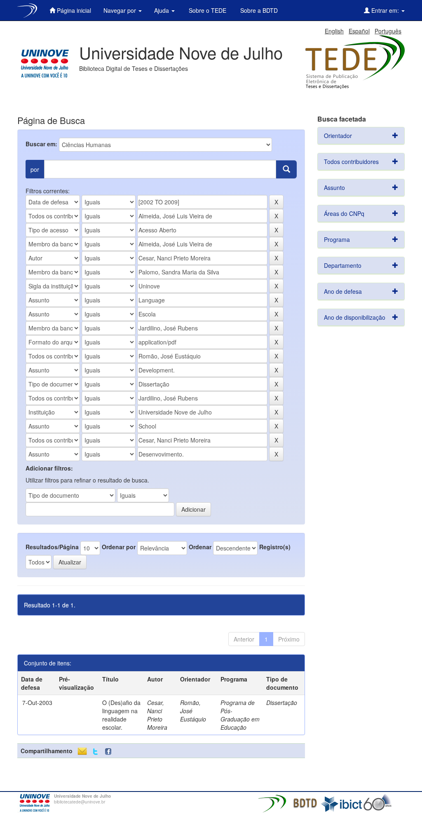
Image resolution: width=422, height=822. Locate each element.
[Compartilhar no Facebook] (110, 751)
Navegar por (120, 10)
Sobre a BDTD (258, 10)
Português (388, 31)
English (334, 31)
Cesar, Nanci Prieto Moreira (157, 714)
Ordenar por (119, 547)
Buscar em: (41, 144)
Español (359, 31)
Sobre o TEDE (206, 10)
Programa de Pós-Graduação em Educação (240, 714)
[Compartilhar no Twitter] (95, 751)
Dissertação (281, 702)
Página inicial (73, 10)
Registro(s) (275, 547)
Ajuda (162, 10)
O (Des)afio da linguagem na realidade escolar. (121, 714)
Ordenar (200, 547)
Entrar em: (385, 10)
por (34, 169)
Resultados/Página (52, 547)
